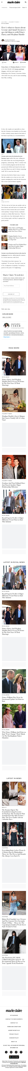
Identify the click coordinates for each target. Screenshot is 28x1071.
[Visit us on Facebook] (16, 1052)
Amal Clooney (6, 317)
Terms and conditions (14, 1026)
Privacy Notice (20, 299)
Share (5, 62)
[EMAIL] (20, 326)
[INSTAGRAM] (14, 326)
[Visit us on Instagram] (11, 1052)
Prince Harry (4, 67)
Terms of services (19, 298)
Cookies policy (14, 1037)
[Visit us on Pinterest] (21, 1052)
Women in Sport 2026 (14, 7)
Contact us (14, 1022)
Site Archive (14, 1015)
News (18, 41)
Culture (4, 22)
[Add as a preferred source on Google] (14, 1057)
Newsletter (24, 62)
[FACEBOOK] (11, 326)
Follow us (16, 62)
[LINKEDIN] (16, 326)
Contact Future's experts (14, 1019)
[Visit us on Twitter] (6, 1052)
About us (14, 1041)
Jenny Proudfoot (10, 40)
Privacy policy (14, 1034)
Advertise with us (14, 1030)
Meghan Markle (15, 67)
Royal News (5, 23)
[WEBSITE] (18, 326)
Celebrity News (14, 22)
